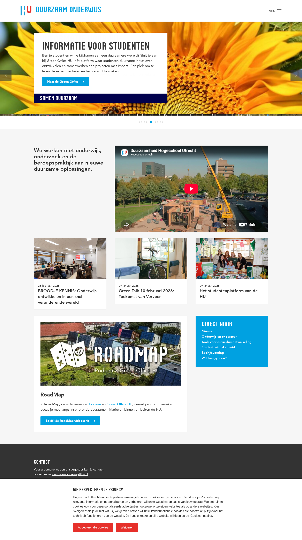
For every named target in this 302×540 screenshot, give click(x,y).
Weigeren (127, 527)
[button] (140, 122)
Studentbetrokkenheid (218, 347)
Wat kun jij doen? (214, 358)
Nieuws (207, 331)
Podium (95, 404)
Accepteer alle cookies (93, 527)
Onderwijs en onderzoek (219, 336)
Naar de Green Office (63, 81)
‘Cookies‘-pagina (201, 515)
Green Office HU (119, 404)
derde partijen (114, 497)
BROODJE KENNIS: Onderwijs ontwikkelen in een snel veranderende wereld (67, 297)
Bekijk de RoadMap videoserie (68, 421)
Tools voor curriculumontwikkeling (226, 342)
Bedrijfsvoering (213, 353)
